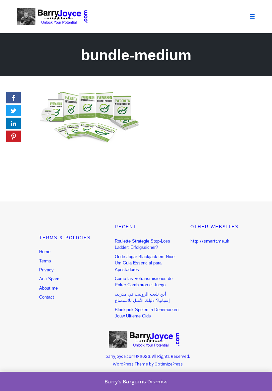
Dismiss (157, 381)
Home (44, 251)
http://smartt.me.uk (209, 241)
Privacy (46, 269)
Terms (45, 260)
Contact (46, 297)
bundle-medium (136, 55)
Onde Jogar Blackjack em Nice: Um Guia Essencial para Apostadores (145, 263)
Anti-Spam (49, 278)
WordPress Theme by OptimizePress (148, 364)
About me (48, 288)
